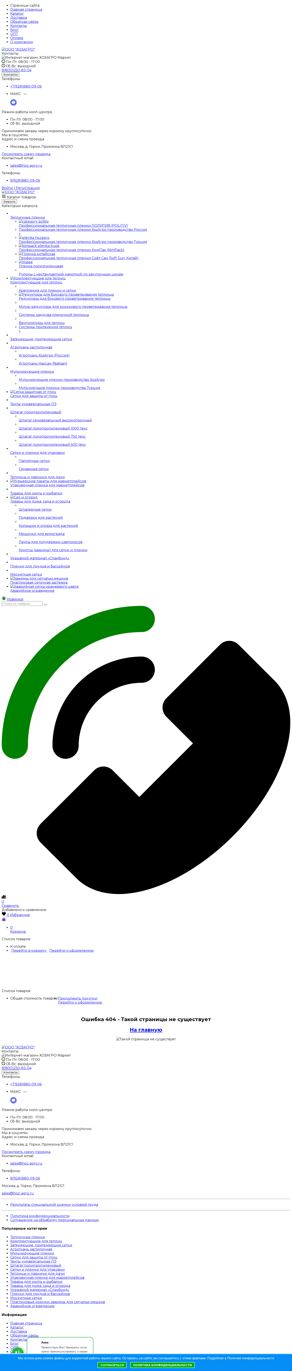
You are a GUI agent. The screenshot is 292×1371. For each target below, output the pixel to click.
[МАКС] (13, 104)
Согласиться (112, 1365)
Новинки (15, 599)
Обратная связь (24, 22)
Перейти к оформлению (71, 951)
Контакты (18, 26)
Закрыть (9, 201)
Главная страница (26, 9)
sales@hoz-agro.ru (26, 166)
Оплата (16, 38)
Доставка (18, 18)
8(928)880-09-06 (25, 180)
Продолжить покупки (77, 998)
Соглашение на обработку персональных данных (54, 1220)
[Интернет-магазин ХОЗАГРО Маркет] (18, 49)
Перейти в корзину (29, 951)
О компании (21, 42)
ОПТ (14, 34)
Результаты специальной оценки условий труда (54, 1205)
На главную (146, 1030)
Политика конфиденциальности (40, 1216)
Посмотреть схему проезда (26, 154)
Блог (14, 30)
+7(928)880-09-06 (26, 86)
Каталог (17, 14)
